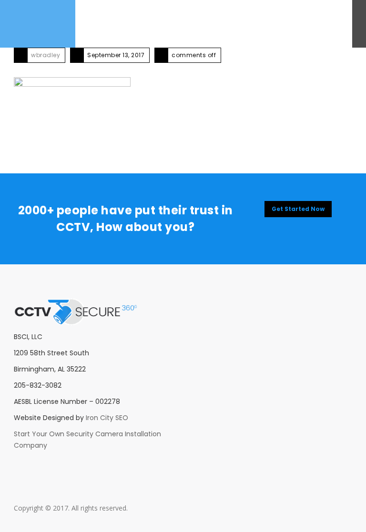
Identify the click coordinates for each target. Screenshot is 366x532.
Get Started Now (298, 209)
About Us (92, 24)
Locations (271, 24)
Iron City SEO (107, 417)
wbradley (45, 55)
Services (127, 24)
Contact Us (165, 24)
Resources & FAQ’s (219, 24)
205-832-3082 (315, 24)
